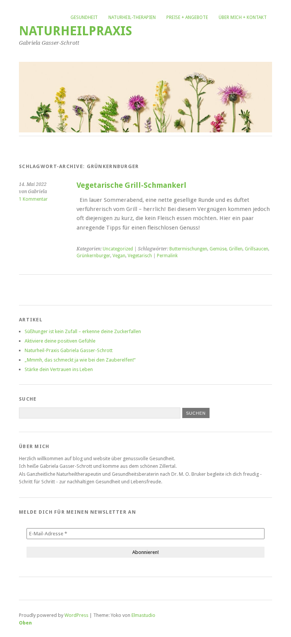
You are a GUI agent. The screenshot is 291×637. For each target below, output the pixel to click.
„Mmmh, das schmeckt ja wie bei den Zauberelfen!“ (80, 360)
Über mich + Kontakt (243, 17)
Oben (25, 623)
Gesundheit (84, 17)
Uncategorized (118, 249)
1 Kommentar (33, 199)
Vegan (119, 255)
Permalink (167, 255)
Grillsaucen (256, 249)
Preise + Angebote (187, 17)
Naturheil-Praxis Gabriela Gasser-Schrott (69, 350)
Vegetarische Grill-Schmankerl (131, 185)
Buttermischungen (188, 249)
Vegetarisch (140, 255)
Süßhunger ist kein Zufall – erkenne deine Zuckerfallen (83, 331)
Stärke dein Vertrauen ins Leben (59, 369)
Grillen (235, 249)
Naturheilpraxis (75, 31)
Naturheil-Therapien (132, 17)
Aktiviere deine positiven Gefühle (60, 341)
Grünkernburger (93, 255)
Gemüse (218, 249)
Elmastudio (143, 615)
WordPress (76, 615)
